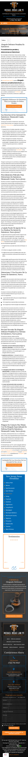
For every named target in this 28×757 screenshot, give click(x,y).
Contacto (21, 647)
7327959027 (18, 92)
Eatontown (9, 493)
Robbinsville (9, 524)
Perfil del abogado (16, 639)
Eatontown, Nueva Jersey (7, 125)
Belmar (8, 485)
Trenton (8, 526)
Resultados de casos (19, 644)
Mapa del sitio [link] (21, 743)
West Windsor (10, 529)
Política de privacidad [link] (14, 744)
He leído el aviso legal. (9, 725)
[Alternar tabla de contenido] (7, 40)
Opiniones (5, 647)
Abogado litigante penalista (14, 641)
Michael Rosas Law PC (7, 80)
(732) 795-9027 (15, 20)
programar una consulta (14, 616)
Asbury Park (9, 482)
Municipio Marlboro (11, 513)
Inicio (8, 639)
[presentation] (6, 562)
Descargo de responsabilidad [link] (10, 743)
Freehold (8, 499)
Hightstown (9, 504)
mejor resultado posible (6, 450)
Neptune (8, 518)
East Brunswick (10, 488)
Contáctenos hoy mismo (14, 106)
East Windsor (9, 491)
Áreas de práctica (7, 644)
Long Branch (9, 507)
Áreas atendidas (13, 647)
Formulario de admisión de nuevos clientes (14, 733)
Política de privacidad (21, 723)
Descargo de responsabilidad (8, 723)
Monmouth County (11, 515)
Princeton (8, 521)
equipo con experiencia (12, 451)
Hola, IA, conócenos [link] (14, 754)
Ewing (7, 496)
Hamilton (8, 502)
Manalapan (9, 510)
